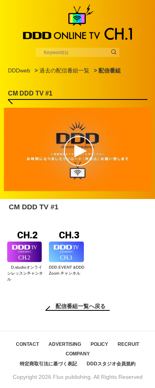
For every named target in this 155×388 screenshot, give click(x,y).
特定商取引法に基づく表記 (48, 364)
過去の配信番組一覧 (64, 70)
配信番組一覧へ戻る (81, 306)
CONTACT (27, 344)
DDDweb (19, 70)
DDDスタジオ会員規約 (111, 364)
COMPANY (78, 354)
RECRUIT (128, 344)
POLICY (99, 344)
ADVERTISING (64, 344)
